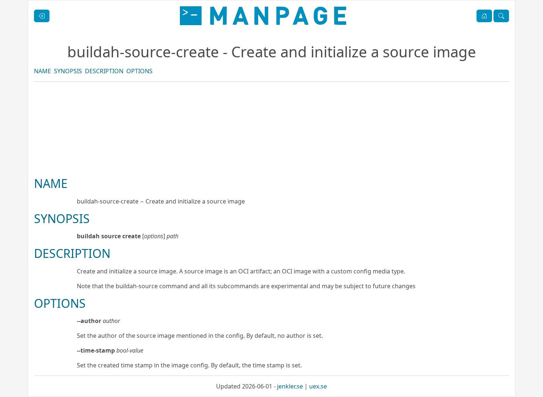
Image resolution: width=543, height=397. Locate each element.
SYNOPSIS (68, 71)
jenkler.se (290, 386)
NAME (42, 71)
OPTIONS (139, 71)
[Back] (41, 16)
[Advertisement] (271, 154)
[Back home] (263, 15)
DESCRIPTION (104, 71)
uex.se (318, 386)
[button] (484, 16)
